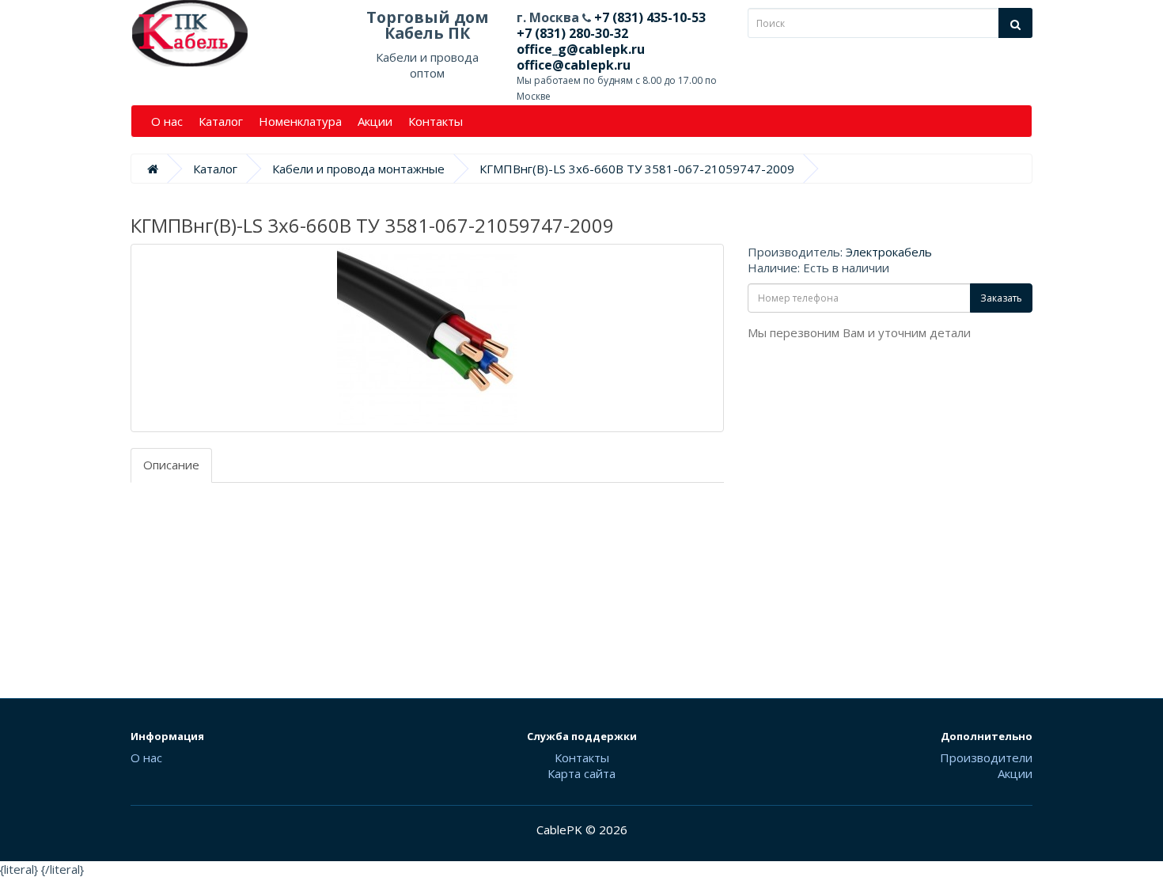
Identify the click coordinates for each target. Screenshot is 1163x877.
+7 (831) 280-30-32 (572, 33)
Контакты (435, 121)
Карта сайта (581, 773)
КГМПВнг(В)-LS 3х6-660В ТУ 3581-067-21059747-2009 (636, 169)
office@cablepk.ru (574, 65)
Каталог (221, 121)
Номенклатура (300, 121)
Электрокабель (889, 252)
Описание (171, 465)
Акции (375, 121)
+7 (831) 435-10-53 (648, 17)
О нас (167, 121)
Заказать (1001, 298)
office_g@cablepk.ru (581, 49)
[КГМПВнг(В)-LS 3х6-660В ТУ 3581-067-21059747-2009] (427, 338)
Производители (986, 757)
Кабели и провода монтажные (358, 169)
